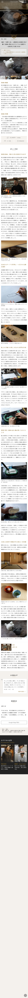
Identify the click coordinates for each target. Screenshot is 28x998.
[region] (14, 66)
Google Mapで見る (14, 722)
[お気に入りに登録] (25, 995)
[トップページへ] (14, 1)
